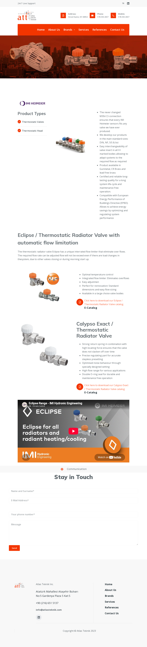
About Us (54, 29)
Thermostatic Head (32, 130)
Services (84, 29)
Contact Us (117, 29)
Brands (67, 29)
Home (41, 29)
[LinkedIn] (128, 3)
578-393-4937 (103, 17)
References (99, 29)
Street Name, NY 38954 (78, 17)
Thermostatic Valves (33, 121)
